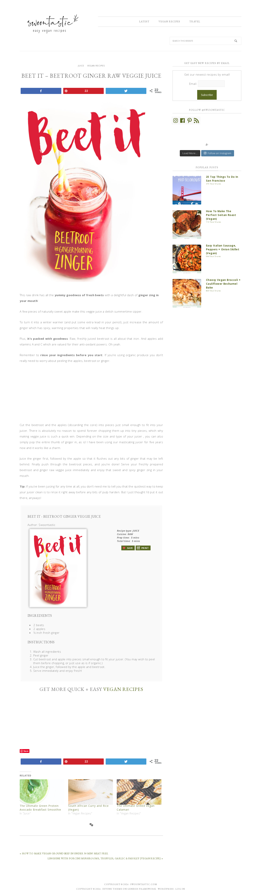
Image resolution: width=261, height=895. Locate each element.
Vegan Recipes (96, 65)
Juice (81, 65)
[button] (128, 548)
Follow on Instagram (219, 153)
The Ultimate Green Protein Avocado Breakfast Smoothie (40, 807)
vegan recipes (123, 689)
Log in (180, 888)
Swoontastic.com (143, 884)
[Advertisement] (91, 395)
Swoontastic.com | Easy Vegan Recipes (51, 23)
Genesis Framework (141, 888)
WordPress (166, 888)
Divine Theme (112, 888)
